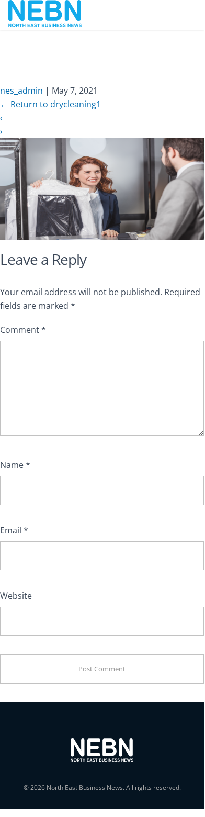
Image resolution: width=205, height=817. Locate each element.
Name (15, 465)
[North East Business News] (45, 15)
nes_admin (21, 90)
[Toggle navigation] (181, 15)
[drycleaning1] (102, 188)
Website (16, 595)
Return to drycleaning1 (50, 104)
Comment (23, 329)
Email (14, 530)
